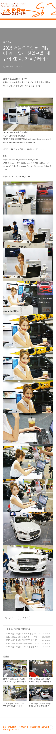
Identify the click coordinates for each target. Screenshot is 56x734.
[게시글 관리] (16, 618)
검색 (45, 5)
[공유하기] (13, 618)
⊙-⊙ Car (10, 629)
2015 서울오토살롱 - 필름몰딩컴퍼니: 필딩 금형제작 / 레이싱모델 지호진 (22, 644)
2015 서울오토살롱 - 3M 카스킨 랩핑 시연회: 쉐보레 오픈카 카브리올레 (22, 648)
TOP (51, 727)
